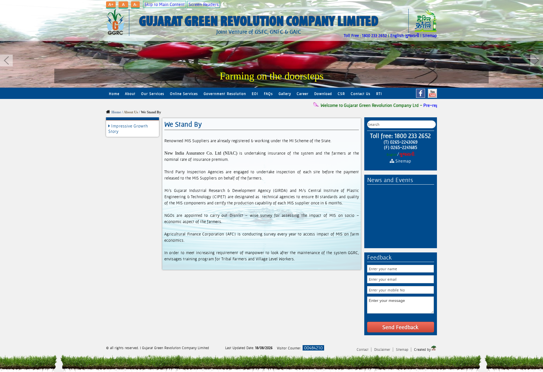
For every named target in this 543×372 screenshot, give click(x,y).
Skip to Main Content (165, 4)
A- (135, 4)
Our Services (152, 94)
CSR (341, 94)
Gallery (285, 94)
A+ (110, 4)
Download (323, 94)
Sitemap (430, 35)
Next (536, 60)
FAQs (268, 94)
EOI (255, 94)
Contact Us (360, 94)
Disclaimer (382, 349)
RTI (379, 94)
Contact (363, 349)
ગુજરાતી (412, 35)
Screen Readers (204, 4)
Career (303, 94)
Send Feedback (400, 327)
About (130, 94)
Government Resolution (225, 94)
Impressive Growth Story (128, 128)
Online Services (184, 94)
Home (114, 94)
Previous (6, 60)
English (397, 35)
